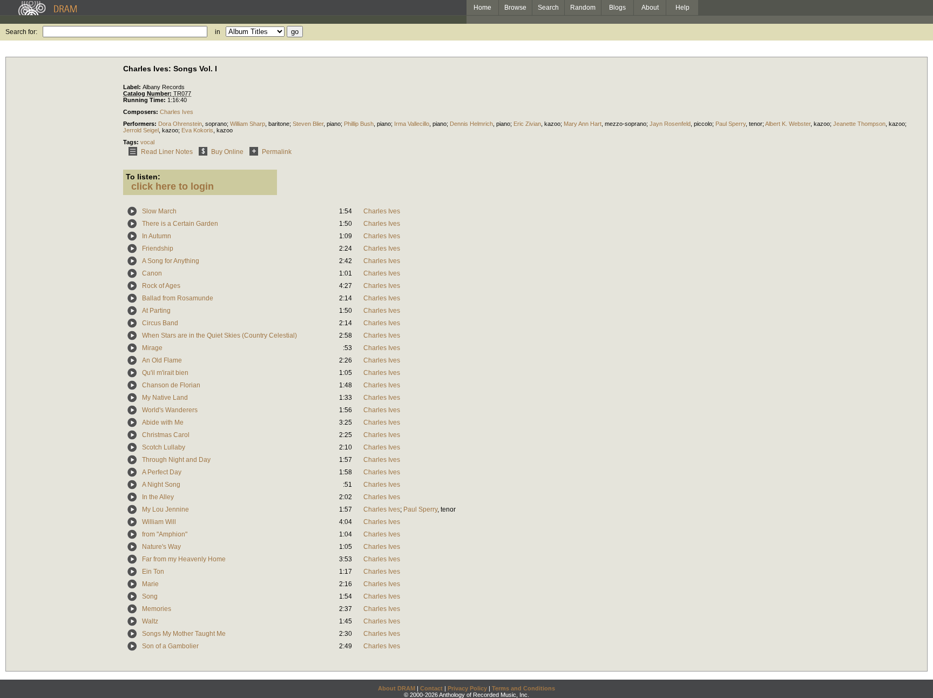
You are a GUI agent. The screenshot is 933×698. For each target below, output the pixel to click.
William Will (159, 522)
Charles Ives (176, 112)
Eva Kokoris (197, 130)
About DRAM (396, 688)
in (217, 32)
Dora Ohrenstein (180, 123)
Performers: (140, 123)
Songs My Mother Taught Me (184, 633)
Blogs (617, 7)
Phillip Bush (359, 123)
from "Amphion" (164, 534)
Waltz (150, 621)
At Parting (156, 310)
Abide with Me (163, 422)
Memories (156, 609)
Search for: (21, 32)
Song (150, 596)
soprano (216, 123)
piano (334, 123)
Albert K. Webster (787, 123)
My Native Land (165, 397)
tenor (755, 123)
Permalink (277, 152)
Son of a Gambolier (170, 646)
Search (548, 7)
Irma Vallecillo (411, 123)
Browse (515, 7)
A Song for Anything (170, 261)
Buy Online (227, 152)
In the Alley (158, 497)
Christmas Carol (166, 435)
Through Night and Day (176, 460)
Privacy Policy (467, 688)
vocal (147, 142)
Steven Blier (308, 123)
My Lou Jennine (165, 509)
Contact (431, 688)
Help (682, 7)
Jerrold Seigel (141, 130)
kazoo (552, 123)
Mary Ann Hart (582, 123)
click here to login (172, 186)
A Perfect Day (161, 472)
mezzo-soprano (625, 123)
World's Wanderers (170, 410)
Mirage (152, 348)
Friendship (157, 248)
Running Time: (145, 100)
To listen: (143, 176)
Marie (150, 584)
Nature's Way (161, 547)
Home (482, 7)
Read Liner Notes (167, 152)
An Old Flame (162, 360)
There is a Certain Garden (180, 223)
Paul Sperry (730, 123)
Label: (133, 87)
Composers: (141, 112)
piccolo (703, 123)
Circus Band (160, 323)
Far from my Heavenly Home (184, 559)
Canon (152, 273)
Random (583, 7)
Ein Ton (153, 571)
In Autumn (156, 236)
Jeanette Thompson (859, 123)
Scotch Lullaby (163, 447)
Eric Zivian (527, 123)
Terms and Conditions (523, 688)
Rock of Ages (161, 286)
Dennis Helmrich (471, 123)
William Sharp (247, 123)
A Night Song (161, 484)
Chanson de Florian (171, 385)
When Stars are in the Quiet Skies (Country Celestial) (219, 335)
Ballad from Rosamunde (177, 298)
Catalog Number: (148, 93)
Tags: (131, 142)
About (650, 7)
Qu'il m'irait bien (165, 373)
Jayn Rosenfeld (670, 123)
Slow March (159, 211)
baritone (278, 123)
